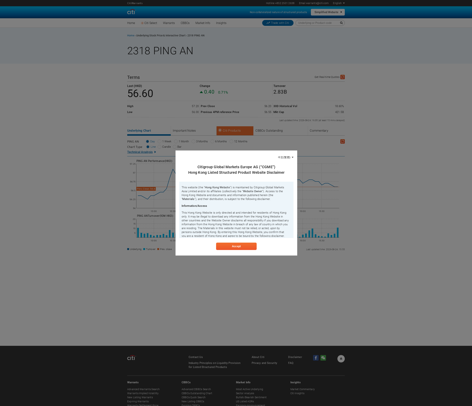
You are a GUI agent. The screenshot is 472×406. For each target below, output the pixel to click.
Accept (236, 246)
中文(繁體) (284, 157)
